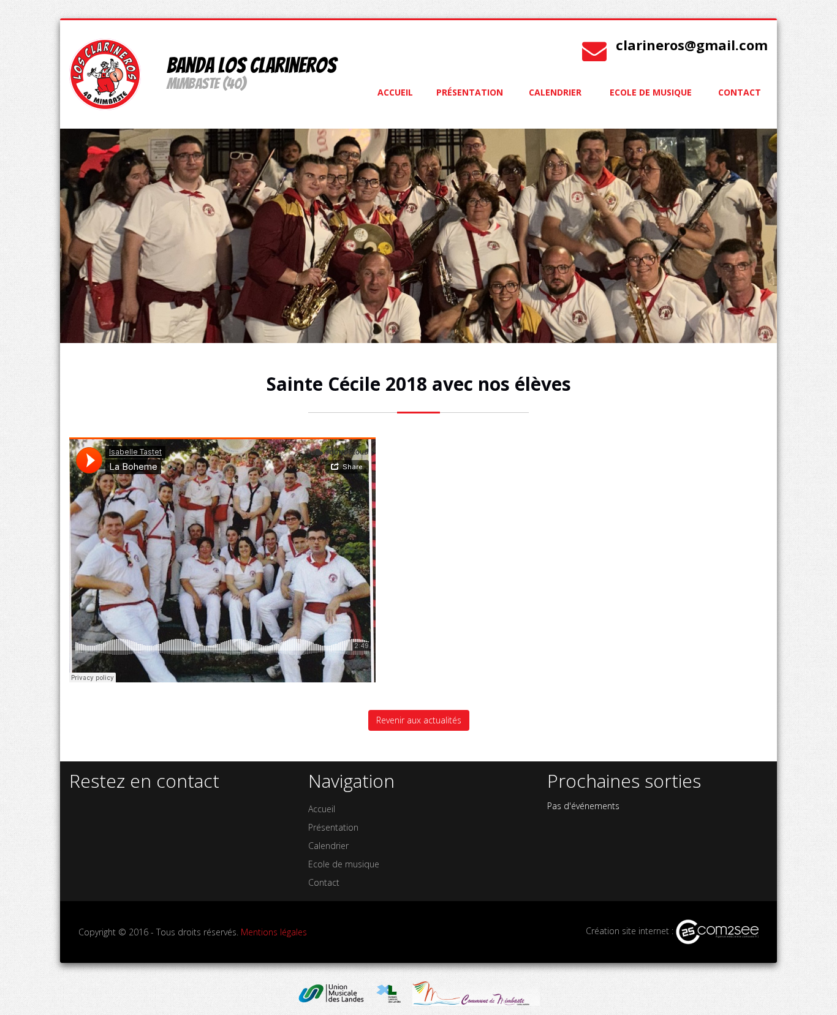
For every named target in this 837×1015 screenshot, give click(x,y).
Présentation (469, 92)
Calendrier (555, 92)
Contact (739, 92)
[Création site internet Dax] (717, 931)
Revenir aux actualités (418, 720)
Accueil (395, 92)
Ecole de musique (651, 92)
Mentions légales (274, 932)
